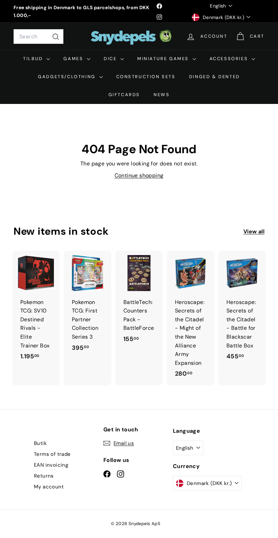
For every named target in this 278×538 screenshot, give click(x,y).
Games (74, 58)
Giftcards (124, 94)
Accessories (230, 58)
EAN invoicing (51, 465)
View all (253, 231)
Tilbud (34, 58)
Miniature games (164, 58)
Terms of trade (52, 454)
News (162, 94)
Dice (111, 58)
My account (49, 486)
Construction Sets (146, 76)
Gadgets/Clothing (67, 76)
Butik (40, 443)
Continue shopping (139, 175)
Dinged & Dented (214, 76)
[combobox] (38, 36)
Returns (44, 475)
